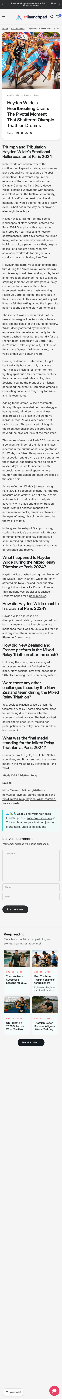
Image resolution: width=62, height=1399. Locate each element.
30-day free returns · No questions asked (34, 3)
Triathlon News (17, 28)
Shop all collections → (35, 826)
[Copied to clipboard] (31, 133)
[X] (22, 133)
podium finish (26, 248)
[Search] (52, 16)
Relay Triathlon (25, 578)
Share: (10, 133)
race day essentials (39, 818)
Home (5, 28)
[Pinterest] (26, 133)
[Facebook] (18, 133)
